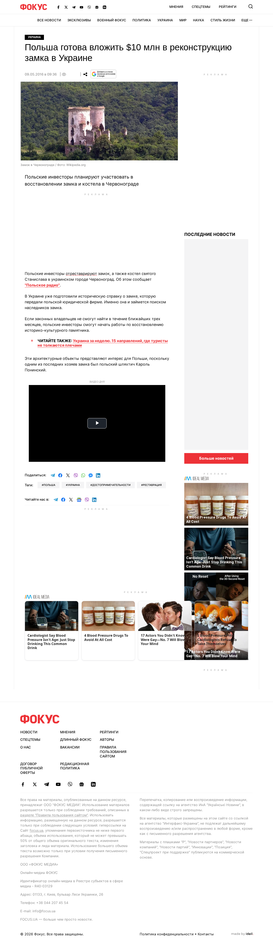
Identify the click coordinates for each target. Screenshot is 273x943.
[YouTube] (81, 7)
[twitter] (34, 784)
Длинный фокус (75, 739)
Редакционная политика (74, 766)
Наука (198, 20)
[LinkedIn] (104, 7)
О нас (25, 747)
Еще (244, 20)
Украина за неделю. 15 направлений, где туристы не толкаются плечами (103, 343)
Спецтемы (201, 6)
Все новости (49, 20)
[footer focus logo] (40, 719)
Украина (165, 20)
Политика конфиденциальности (167, 934)
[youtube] (58, 784)
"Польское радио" (42, 285)
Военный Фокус (111, 20)
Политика (141, 20)
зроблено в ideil (242, 934)
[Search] (250, 6)
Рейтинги (227, 6)
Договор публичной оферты (31, 768)
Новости (28, 732)
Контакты (206, 934)
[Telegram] (74, 7)
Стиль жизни (223, 20)
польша (49, 485)
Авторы (107, 739)
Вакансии (70, 747)
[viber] (70, 784)
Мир (183, 20)
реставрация (152, 485)
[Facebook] (58, 7)
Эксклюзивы (79, 20)
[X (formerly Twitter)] (66, 7)
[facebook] (23, 784)
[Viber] (89, 7)
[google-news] (81, 784)
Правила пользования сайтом (113, 751)
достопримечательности (111, 485)
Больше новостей (216, 458)
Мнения (176, 6)
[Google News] (97, 7)
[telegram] (46, 784)
